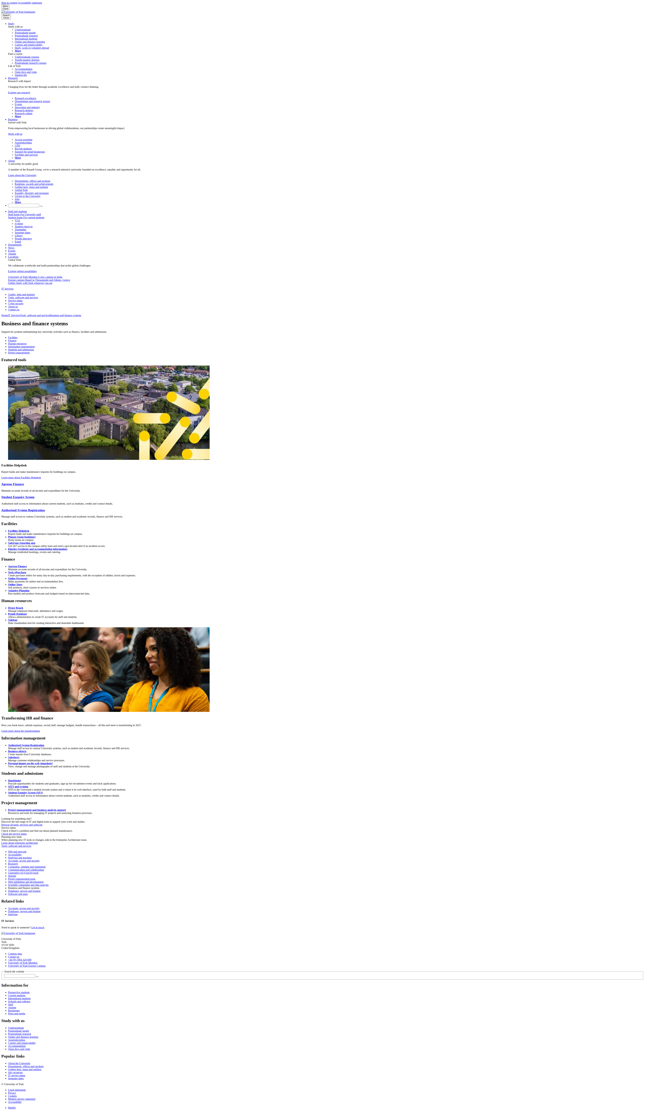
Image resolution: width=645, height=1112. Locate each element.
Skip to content (9, 2)
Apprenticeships (16, 1040)
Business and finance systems (65, 315)
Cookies (12, 1096)
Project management (19, 352)
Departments (15, 244)
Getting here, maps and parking (24, 1069)
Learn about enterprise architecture (19, 842)
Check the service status (14, 833)
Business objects (17, 751)
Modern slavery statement (21, 1099)
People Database (17, 613)
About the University (19, 1063)
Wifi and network (17, 851)
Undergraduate (16, 1027)
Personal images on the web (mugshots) (30, 763)
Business (12, 119)
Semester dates (16, 1078)
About (11, 160)
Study (11, 23)
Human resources (17, 343)
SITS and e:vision (18, 786)
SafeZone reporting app (21, 543)
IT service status (16, 1075)
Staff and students (17, 211)
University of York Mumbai (22, 962)
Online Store (15, 584)
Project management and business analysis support (37, 810)
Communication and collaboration (26, 869)
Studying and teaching (20, 857)
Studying (13, 914)
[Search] (41, 206)
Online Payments (17, 578)
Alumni (12, 253)
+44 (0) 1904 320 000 (19, 959)
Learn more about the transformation (20, 731)
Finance (12, 340)
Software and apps (18, 894)
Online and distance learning (23, 1037)
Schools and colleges (19, 1001)
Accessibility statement (30, 2)
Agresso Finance (12, 484)
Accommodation (17, 1046)
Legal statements (17, 1089)
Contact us (13, 309)
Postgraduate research (19, 1033)
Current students (16, 995)
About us (13, 306)
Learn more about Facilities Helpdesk (21, 477)
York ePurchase (17, 572)
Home (4, 315)
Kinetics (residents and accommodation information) (37, 549)
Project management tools (21, 878)
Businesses (14, 1010)
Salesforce (13, 757)
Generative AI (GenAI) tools (23, 872)
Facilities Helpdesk (18, 530)
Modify (12, 1107)
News (11, 247)
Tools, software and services (23, 297)
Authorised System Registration (23, 510)
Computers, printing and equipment (27, 866)
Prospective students (19, 992)
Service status (15, 300)
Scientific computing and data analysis (28, 885)
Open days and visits (19, 1049)
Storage (12, 875)
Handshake (14, 780)
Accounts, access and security (24, 860)
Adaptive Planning (18, 590)
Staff (10, 1004)
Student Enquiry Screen (17, 497)
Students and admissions (21, 349)
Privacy (12, 1092)
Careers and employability (22, 1043)
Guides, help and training (21, 294)
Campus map (15, 953)
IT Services (7, 288)
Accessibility (15, 854)
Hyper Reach (15, 607)
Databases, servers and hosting (24, 891)
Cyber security (16, 303)
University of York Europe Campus (27, 965)
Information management (21, 346)
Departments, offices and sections (26, 1066)
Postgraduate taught (18, 1030)
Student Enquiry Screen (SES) (25, 792)
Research (13, 78)
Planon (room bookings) (21, 536)
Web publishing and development (26, 881)
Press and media (16, 1013)
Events (11, 250)
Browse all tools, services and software (21, 824)
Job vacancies (15, 1072)
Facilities (12, 337)
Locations (13, 256)
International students (19, 998)
